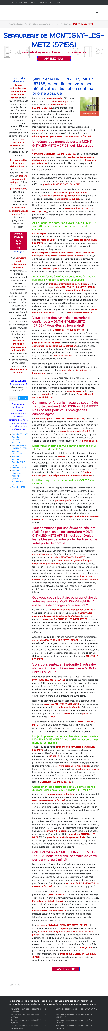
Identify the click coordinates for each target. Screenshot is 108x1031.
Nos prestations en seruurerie (37, 24)
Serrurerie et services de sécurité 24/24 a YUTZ (76, 1009)
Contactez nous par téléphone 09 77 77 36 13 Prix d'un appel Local (34, 2)
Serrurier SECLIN (19, 467)
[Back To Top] (101, 1025)
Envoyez (23, 398)
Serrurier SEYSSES (20, 434)
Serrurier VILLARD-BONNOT (16, 440)
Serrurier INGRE (18, 487)
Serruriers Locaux (16, 24)
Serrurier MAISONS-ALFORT (16, 473)
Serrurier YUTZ (16, 985)
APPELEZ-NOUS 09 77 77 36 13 (18, 240)
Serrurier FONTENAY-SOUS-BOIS (17, 481)
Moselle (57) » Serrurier (61, 24)
